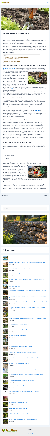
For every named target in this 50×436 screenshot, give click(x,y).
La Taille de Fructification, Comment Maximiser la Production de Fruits (23, 419)
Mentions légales (30, 432)
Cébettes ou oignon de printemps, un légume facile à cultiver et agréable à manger (26, 374)
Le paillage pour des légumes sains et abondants (19, 313)
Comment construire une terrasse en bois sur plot (19, 363)
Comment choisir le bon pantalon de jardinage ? (19, 324)
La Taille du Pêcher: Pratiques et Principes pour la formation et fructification (24, 397)
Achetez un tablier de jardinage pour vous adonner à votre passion (22, 341)
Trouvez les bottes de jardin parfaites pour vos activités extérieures (22, 352)
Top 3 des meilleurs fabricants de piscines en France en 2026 (21, 256)
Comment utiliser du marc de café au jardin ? (18, 335)
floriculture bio (14, 88)
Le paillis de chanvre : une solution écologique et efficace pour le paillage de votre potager (27, 318)
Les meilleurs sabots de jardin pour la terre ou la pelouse (20, 346)
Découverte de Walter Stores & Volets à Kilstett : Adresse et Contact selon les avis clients (27, 262)
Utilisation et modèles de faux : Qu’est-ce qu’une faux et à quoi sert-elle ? (24, 391)
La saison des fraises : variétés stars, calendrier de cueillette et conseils (23, 357)
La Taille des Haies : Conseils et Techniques (18, 402)
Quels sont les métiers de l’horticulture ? (12, 61)
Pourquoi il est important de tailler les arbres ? (18, 408)
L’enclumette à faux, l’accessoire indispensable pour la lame (21, 385)
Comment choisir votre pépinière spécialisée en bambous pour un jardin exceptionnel (26, 279)
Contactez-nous (30, 433)
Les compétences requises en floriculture (13, 59)
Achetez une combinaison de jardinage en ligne (18, 329)
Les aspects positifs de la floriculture (13, 58)
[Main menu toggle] (47, 2)
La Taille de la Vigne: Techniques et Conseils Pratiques (20, 413)
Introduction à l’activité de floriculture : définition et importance (17, 57)
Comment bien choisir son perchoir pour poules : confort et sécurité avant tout (25, 268)
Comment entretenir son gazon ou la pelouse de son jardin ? (21, 380)
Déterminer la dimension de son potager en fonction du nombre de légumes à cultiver (26, 273)
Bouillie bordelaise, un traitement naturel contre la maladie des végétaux (23, 369)
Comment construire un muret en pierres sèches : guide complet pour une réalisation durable (28, 301)
